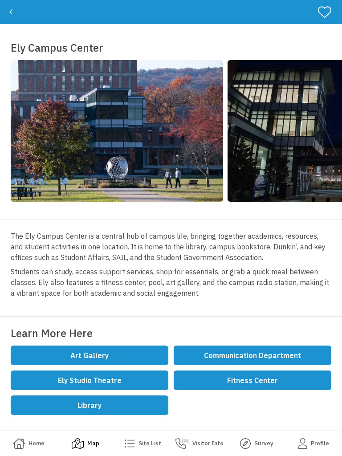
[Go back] (11, 12)
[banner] (171, 12)
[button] (117, 131)
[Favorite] (328, 12)
